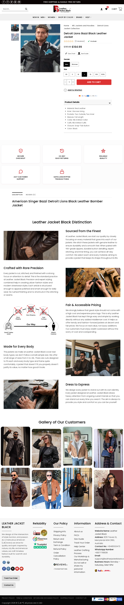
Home (66, 25)
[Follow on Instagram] (7, 2)
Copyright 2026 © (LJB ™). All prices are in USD (22, 603)
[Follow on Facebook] (3, 2)
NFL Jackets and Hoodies (83, 25)
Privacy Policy (8, 598)
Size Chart (71, 54)
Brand (79, 17)
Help (87, 17)
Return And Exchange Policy (46, 598)
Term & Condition (24, 598)
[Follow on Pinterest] (15, 2)
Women (51, 17)
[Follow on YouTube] (19, 2)
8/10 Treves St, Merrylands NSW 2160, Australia (106, 540)
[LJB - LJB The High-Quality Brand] (62, 9)
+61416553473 (113, 546)
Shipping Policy (67, 598)
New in (36, 17)
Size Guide (84, 54)
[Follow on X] (13, 569)
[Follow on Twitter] (11, 2)
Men (43, 17)
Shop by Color (65, 17)
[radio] (67, 64)
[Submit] (26, 9)
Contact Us (8, 585)
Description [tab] (17, 195)
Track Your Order (11, 578)
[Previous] (24, 48)
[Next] (56, 48)
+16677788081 (101, 552)
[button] (101, 9)
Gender (67, 59)
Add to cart (94, 82)
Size (65, 69)
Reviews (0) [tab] (31, 195)
